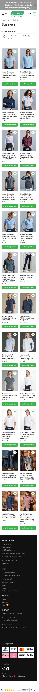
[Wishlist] (15, 51)
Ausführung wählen (9, 84)
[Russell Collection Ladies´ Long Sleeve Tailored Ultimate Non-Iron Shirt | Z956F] (10, 140)
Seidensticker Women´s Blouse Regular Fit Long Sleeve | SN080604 (27, 435)
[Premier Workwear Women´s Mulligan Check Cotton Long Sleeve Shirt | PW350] (28, 460)
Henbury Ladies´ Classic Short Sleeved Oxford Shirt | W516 (9, 357)
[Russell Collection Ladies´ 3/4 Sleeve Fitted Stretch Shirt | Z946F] (28, 140)
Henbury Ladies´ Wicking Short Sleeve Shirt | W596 (9, 318)
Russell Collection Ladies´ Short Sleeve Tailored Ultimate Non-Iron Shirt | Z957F (27, 115)
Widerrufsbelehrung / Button (12, 557)
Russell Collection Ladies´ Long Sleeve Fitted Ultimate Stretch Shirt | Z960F (9, 115)
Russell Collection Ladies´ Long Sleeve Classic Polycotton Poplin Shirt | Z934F (26, 196)
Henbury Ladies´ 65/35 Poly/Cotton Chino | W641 (27, 277)
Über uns (5, 602)
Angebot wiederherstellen (11, 575)
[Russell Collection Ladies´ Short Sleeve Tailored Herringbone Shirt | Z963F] (10, 58)
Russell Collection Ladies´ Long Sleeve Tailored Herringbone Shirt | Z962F (27, 74)
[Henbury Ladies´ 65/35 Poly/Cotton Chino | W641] (28, 262)
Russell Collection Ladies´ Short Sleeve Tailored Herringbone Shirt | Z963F (9, 74)
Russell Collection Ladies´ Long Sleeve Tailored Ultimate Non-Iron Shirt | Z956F (9, 156)
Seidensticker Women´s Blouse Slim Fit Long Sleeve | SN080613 (27, 395)
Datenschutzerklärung (9, 560)
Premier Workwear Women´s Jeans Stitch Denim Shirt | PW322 (9, 516)
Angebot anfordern (8, 573)
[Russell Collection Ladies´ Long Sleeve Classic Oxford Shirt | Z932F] (28, 221)
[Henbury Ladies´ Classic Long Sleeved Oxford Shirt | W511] (28, 342)
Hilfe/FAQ (11, 614)
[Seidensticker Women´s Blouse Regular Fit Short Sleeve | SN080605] (10, 419)
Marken (4, 585)
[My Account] (29, 14)
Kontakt (4, 599)
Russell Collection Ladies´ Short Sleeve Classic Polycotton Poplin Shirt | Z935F (8, 196)
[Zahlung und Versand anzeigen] (19, 652)
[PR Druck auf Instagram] (3, 668)
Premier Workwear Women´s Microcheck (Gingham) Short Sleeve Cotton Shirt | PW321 (27, 517)
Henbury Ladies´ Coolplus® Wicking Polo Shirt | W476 (10, 395)
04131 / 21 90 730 (8, 617)
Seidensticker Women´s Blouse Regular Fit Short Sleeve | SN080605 (9, 435)
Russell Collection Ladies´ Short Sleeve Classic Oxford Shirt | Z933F (9, 237)
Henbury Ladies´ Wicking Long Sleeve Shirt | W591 (27, 318)
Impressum (5, 563)
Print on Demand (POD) (10, 591)
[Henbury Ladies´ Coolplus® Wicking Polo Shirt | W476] (10, 380)
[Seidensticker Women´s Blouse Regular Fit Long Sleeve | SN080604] (28, 419)
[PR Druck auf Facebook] (7, 668)
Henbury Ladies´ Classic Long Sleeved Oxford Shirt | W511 (27, 357)
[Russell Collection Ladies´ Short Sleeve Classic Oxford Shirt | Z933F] (10, 221)
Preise (4, 588)
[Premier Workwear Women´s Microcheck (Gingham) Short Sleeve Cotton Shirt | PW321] (28, 501)
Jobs (3, 605)
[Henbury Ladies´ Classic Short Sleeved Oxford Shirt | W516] (10, 342)
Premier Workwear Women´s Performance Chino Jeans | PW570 (9, 475)
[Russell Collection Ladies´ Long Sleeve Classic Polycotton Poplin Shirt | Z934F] (28, 181)
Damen (9, 20)
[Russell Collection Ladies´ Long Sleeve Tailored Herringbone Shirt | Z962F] (28, 58)
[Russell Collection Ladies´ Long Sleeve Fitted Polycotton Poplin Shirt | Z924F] (10, 262)
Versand (19, 614)
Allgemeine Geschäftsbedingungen (14, 553)
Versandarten (6, 547)
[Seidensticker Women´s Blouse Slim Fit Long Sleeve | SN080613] (28, 380)
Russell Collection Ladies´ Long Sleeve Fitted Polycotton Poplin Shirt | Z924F (8, 278)
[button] (34, 13)
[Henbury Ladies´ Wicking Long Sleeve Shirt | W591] (28, 303)
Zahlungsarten (7, 544)
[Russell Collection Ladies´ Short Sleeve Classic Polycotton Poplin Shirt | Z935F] (10, 181)
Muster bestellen (7, 579)
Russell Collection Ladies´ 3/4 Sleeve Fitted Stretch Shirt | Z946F (27, 156)
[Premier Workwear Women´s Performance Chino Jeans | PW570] (10, 460)
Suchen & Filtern (10, 31)
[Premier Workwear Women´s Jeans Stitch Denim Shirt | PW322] (10, 501)
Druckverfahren (7, 582)
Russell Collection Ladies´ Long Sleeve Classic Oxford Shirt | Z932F (27, 237)
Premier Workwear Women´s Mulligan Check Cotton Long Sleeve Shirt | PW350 (27, 476)
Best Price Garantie (8, 550)
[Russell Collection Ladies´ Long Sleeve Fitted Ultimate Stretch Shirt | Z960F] (10, 99)
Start (3, 20)
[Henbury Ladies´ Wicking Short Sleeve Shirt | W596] (10, 303)
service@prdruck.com (10, 620)
